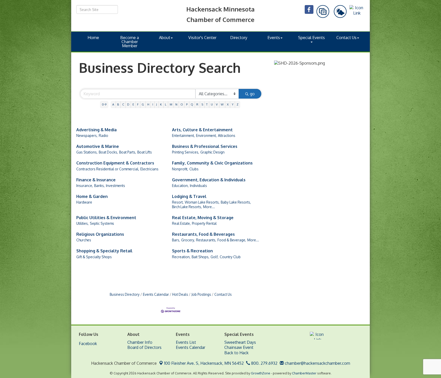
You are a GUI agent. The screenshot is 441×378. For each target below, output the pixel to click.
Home (93, 37)
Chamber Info (139, 342)
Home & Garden (92, 196)
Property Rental (204, 223)
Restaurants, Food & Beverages (203, 234)
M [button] (171, 104)
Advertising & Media (96, 129)
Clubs (194, 169)
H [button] (148, 104)
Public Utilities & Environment (106, 217)
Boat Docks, (108, 152)
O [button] (181, 104)
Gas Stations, (86, 152)
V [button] (217, 104)
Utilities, (82, 223)
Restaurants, (206, 240)
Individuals (198, 185)
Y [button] (233, 104)
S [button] (202, 104)
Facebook (88, 343)
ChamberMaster (304, 373)
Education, (180, 185)
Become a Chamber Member (129, 41)
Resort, (177, 202)
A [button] (113, 104)
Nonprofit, (180, 169)
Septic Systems (102, 223)
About (164, 37)
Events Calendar (156, 294)
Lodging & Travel (189, 196)
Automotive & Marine (97, 146)
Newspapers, (86, 135)
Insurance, (84, 185)
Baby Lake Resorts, (236, 202)
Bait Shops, (200, 257)
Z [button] (237, 104)
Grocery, (188, 240)
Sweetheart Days (240, 342)
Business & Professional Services (204, 146)
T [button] (207, 104)
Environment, (206, 135)
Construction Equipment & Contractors (115, 163)
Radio (103, 135)
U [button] (212, 104)
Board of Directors (144, 347)
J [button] (156, 104)
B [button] (118, 104)
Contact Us (346, 37)
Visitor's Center (202, 37)
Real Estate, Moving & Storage (203, 217)
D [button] (128, 104)
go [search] (252, 93)
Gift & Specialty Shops (94, 257)
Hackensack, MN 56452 (204, 363)
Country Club (230, 257)
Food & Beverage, (231, 240)
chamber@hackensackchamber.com (317, 363)
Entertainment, (183, 135)
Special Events (311, 37)
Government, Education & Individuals (209, 179)
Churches (83, 240)
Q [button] (192, 104)
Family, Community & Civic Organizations (212, 163)
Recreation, (181, 257)
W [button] (222, 104)
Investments (115, 185)
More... (209, 207)
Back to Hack (236, 352)
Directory (238, 37)
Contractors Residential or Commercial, (107, 169)
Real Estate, (181, 223)
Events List (186, 342)
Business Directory (125, 294)
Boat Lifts (144, 152)
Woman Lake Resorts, (202, 202)
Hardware (84, 202)
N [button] (176, 104)
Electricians (149, 169)
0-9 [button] (104, 104)
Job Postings (201, 294)
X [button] (228, 104)
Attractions (226, 135)
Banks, (99, 185)
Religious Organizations (100, 234)
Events (273, 37)
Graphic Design (212, 152)
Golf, (214, 257)
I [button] (152, 104)
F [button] (138, 104)
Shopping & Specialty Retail (104, 250)
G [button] (143, 104)
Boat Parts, (127, 152)
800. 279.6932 (263, 363)
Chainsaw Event (238, 347)
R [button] (197, 104)
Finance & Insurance (96, 179)
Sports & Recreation (192, 250)
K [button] (161, 104)
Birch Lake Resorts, (187, 207)
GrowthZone (260, 373)
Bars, (176, 240)
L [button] (165, 104)
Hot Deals (180, 294)
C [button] (123, 104)
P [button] (187, 104)
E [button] (133, 104)
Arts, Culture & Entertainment (202, 129)
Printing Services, (185, 152)
